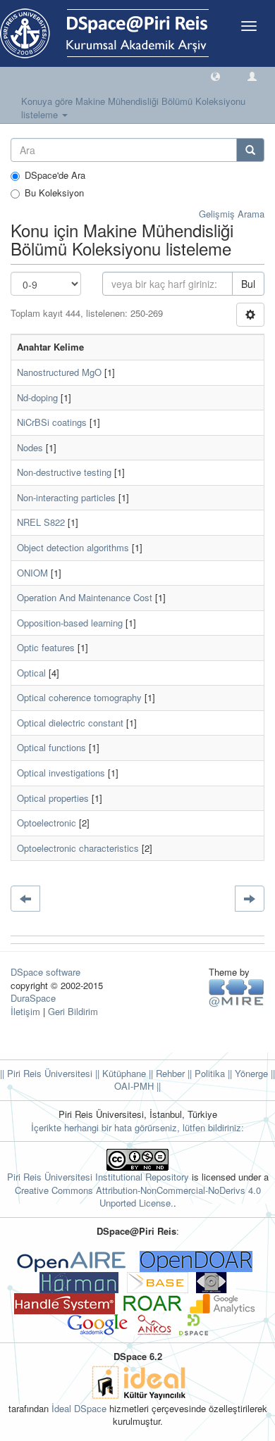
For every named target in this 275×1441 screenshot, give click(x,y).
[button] (215, 75)
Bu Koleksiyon (54, 193)
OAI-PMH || (137, 1086)
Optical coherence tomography (79, 697)
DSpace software (45, 972)
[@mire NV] (236, 992)
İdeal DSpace (78, 1408)
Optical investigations (61, 772)
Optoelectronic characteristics (78, 848)
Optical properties (53, 798)
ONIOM (32, 572)
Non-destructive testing (64, 472)
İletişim (25, 1011)
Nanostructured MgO (59, 372)
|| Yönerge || (250, 1073)
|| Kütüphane (119, 1073)
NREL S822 (41, 522)
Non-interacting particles (66, 497)
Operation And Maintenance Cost (84, 597)
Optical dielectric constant (70, 722)
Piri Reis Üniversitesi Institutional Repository (98, 1176)
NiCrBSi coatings (52, 422)
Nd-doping (37, 397)
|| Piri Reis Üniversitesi (46, 1073)
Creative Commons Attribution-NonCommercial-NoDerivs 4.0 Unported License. (138, 1196)
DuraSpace (33, 998)
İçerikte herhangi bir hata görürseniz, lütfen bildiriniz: (137, 1127)
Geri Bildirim (73, 1011)
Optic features (46, 647)
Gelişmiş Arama (231, 213)
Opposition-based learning (70, 622)
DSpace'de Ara (55, 175)
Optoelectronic (46, 822)
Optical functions (51, 747)
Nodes (30, 447)
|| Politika (205, 1073)
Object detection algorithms (73, 547)
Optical (31, 672)
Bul (248, 284)
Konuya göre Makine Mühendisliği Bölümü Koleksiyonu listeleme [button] (133, 107)
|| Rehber (165, 1073)
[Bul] (250, 150)
